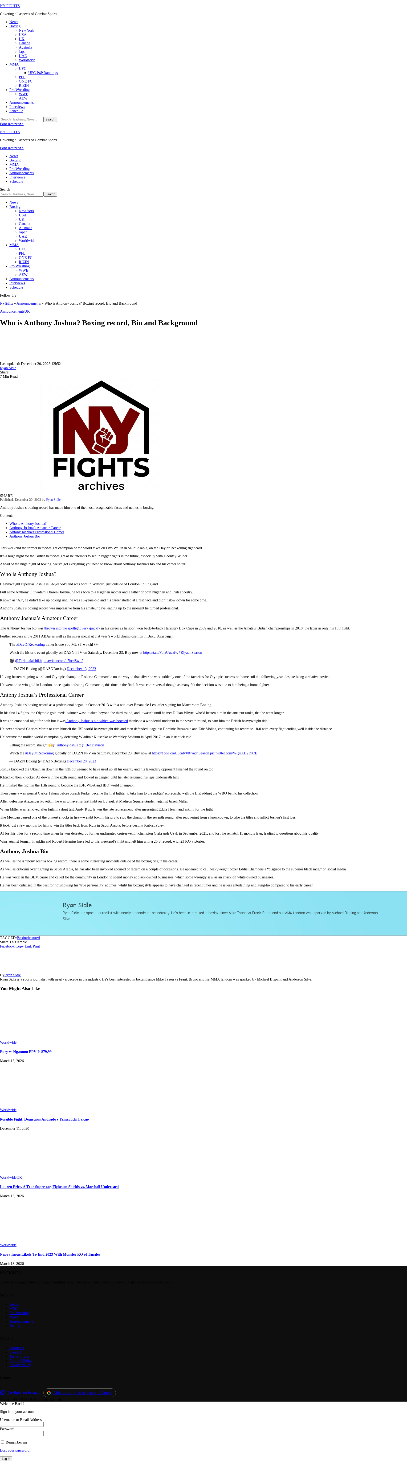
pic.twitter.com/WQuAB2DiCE (233, 753)
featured (34, 938)
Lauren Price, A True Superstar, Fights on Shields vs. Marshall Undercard (59, 1187)
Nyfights (6, 303)
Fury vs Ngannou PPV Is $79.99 (26, 1052)
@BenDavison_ (94, 745)
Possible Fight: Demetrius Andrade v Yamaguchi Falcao (44, 1119)
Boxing (22, 938)
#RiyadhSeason (190, 652)
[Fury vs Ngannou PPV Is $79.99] (39, 1038)
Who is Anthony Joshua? (28, 523)
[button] (12, 124)
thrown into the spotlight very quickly (72, 628)
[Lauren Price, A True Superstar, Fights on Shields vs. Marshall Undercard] (39, 1173)
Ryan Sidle (8, 368)
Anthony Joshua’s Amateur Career (35, 528)
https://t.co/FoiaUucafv (160, 652)
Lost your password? (15, 1450)
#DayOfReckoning (30, 644)
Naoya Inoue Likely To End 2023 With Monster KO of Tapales (50, 1254)
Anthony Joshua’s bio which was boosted (96, 721)
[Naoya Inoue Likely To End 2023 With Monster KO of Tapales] (39, 1241)
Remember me (16, 1442)
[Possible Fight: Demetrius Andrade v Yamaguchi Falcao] (39, 1106)
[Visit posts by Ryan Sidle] (14, 359)
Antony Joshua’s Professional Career (36, 532)
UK (27, 311)
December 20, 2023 (81, 761)
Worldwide (8, 1042)
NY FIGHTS (10, 6)
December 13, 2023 (81, 669)
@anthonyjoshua (65, 745)
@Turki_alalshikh (28, 661)
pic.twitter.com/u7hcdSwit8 (63, 661)
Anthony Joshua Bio (24, 536)
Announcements (28, 303)
